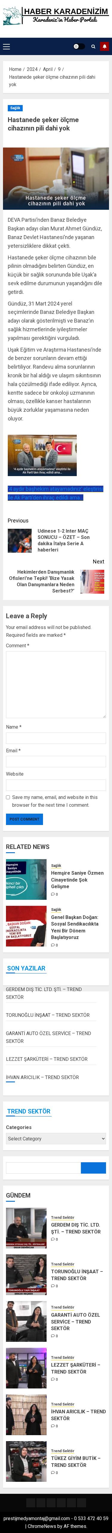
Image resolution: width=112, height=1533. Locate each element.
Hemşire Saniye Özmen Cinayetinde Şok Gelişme (77, 879)
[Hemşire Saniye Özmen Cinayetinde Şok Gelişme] (26, 879)
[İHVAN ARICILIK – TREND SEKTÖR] (26, 1414)
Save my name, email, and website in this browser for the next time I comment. (55, 801)
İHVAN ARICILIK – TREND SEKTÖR (42, 1077)
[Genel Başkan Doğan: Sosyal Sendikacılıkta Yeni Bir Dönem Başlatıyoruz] (26, 926)
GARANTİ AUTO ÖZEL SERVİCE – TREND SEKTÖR (75, 1321)
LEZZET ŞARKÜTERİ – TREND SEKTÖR (47, 1059)
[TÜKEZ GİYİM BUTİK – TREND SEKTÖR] (26, 1461)
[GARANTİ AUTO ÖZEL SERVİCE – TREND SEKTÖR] (26, 1321)
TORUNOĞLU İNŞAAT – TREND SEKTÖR (48, 1015)
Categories (19, 1127)
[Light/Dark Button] (79, 46)
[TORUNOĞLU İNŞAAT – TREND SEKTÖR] (26, 1274)
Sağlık (15, 108)
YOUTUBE (104, 46)
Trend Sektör (62, 1218)
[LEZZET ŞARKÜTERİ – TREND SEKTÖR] (26, 1368)
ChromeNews (42, 1526)
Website (15, 774)
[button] (6, 46)
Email (13, 750)
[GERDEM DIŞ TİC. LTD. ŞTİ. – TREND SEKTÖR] (26, 1228)
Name (14, 727)
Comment (17, 645)
